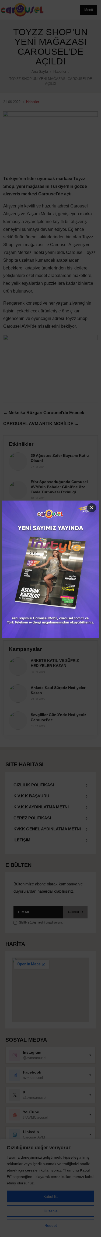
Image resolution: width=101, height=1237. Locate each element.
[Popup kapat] (91, 507)
